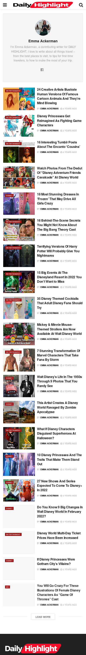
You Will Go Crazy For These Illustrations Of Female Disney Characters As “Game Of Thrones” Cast (58, 592)
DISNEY (9, 169)
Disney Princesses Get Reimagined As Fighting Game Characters (59, 120)
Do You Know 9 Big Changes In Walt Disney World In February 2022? (60, 511)
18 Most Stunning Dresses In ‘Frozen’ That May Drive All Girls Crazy (58, 199)
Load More (43, 616)
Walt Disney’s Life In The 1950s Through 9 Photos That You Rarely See (59, 381)
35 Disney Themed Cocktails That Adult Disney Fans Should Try (60, 303)
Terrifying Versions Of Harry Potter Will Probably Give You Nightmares (58, 251)
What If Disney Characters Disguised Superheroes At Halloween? (56, 433)
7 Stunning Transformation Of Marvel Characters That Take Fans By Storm (58, 355)
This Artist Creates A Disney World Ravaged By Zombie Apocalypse (57, 407)
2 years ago (69, 108)
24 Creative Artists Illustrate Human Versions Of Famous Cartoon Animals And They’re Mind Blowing (58, 96)
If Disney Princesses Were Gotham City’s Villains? (56, 561)
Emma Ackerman (49, 108)
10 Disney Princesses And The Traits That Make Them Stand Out (59, 459)
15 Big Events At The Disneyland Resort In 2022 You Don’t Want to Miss (59, 277)
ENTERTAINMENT (13, 91)
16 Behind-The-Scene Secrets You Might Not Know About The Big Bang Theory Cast (58, 225)
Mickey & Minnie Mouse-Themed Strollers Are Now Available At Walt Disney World (59, 329)
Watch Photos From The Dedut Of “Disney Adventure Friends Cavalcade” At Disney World (59, 173)
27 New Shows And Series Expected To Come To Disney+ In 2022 (59, 485)
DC (7, 586)
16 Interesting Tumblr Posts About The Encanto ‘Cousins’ (58, 144)
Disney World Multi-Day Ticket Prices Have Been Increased (59, 535)
